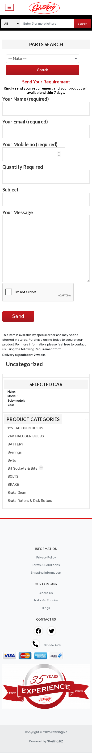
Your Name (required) (25, 99)
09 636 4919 (52, 645)
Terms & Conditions (46, 565)
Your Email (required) (25, 121)
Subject (10, 189)
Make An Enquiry (46, 600)
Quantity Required (22, 167)
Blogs (46, 608)
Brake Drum (17, 492)
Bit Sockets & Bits (22, 468)
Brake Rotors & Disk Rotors (30, 501)
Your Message (17, 212)
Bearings (15, 452)
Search (82, 23)
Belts (12, 460)
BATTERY (15, 444)
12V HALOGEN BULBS (25, 428)
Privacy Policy (46, 557)
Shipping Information (46, 572)
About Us (46, 593)
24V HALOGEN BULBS (26, 436)
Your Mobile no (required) (30, 144)
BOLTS (13, 476)
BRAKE (13, 484)
